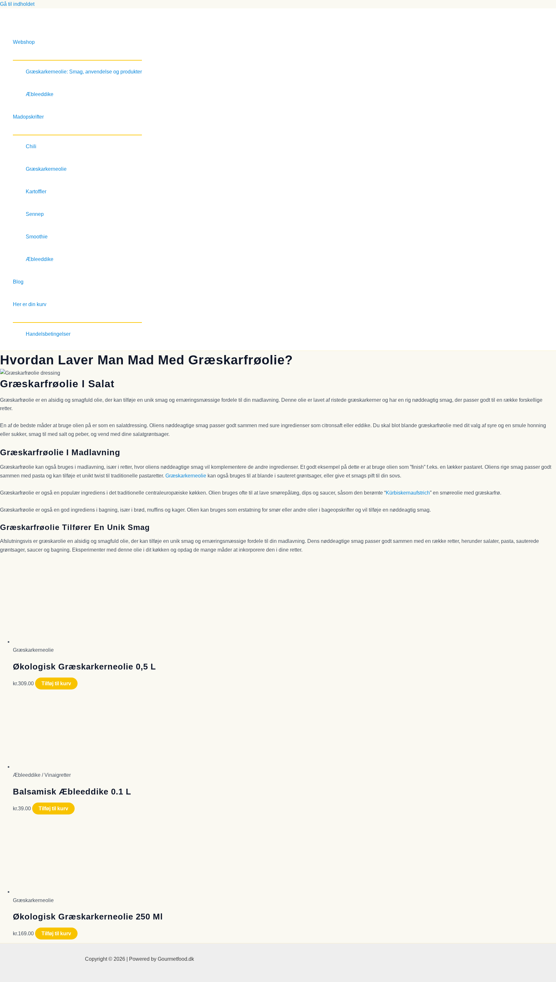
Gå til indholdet (17, 4)
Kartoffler (36, 191)
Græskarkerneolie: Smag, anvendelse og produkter (84, 71)
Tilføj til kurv (56, 683)
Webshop (24, 42)
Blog (18, 281)
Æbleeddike (39, 94)
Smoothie (37, 236)
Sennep (35, 214)
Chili (31, 146)
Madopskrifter (28, 117)
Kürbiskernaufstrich (408, 493)
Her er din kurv (29, 304)
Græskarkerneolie (46, 169)
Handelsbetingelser (48, 334)
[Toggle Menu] (77, 56)
